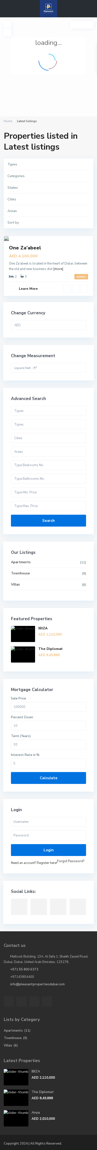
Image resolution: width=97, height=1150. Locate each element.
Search (48, 520)
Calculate (48, 778)
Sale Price (18, 698)
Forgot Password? (70, 861)
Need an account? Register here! (34, 863)
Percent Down (22, 717)
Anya (36, 1112)
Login (49, 850)
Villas (15, 584)
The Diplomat (50, 648)
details (81, 277)
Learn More (28, 289)
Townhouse (20, 573)
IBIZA (43, 628)
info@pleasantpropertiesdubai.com (37, 984)
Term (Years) (21, 736)
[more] (58, 269)
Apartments (21, 562)
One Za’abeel (25, 247)
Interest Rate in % (25, 755)
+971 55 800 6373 (24, 969)
